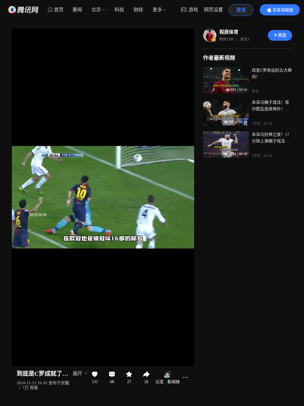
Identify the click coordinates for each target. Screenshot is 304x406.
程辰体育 (228, 31)
